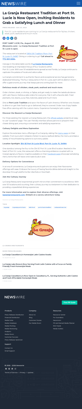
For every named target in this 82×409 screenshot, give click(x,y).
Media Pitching (10, 326)
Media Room (9, 334)
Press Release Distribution (14, 315)
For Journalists (58, 317)
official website (57, 118)
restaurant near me (60, 207)
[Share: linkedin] (11, 38)
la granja (6, 207)
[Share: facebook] (4, 38)
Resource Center (59, 315)
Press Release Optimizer (14, 340)
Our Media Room (35, 323)
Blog (30, 317)
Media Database (11, 323)
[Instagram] (15, 369)
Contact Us (9, 348)
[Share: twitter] (8, 38)
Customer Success (11, 337)
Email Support (10, 351)
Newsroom (57, 320)
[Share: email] (15, 38)
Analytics (8, 331)
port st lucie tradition (44, 207)
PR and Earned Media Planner (64, 323)
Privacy (22, 373)
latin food (32, 207)
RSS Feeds (57, 326)
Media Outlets (58, 328)
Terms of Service (11, 373)
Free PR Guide (69, 302)
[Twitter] (9, 369)
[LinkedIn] (12, 369)
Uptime (30, 373)
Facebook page (54, 154)
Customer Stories (35, 320)
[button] (78, 3)
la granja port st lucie (19, 207)
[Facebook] (6, 369)
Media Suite (9, 320)
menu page (63, 133)
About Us (32, 315)
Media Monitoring (11, 328)
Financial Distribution (12, 317)
